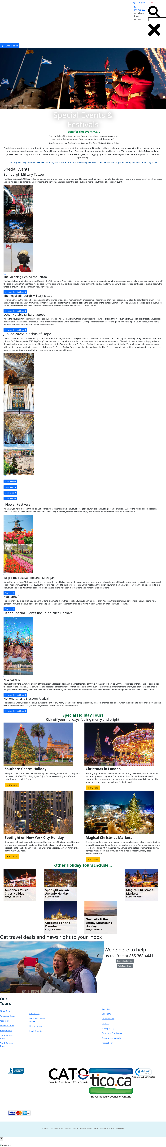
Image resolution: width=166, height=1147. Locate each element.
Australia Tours (7, 1025)
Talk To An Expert (125, 966)
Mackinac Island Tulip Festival (81, 162)
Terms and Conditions (112, 1033)
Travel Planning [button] (113, 22)
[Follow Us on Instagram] (3, 995)
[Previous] (4, 273)
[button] (143, 1072)
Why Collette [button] (70, 22)
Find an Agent (35, 1026)
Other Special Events (105, 162)
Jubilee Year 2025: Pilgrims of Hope (50, 162)
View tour (9, 593)
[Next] (5, 273)
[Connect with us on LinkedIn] (8, 995)
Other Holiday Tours (147, 162)
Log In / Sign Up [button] (138, 2)
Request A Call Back (125, 961)
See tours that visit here (15, 292)
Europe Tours (6, 1030)
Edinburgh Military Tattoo (21, 162)
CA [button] (154, 2)
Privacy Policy (108, 1028)
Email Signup (11, 45)
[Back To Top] (1, 1139)
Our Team (106, 1013)
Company (110, 1001)
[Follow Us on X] (6, 995)
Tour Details (11, 785)
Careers (105, 1023)
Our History (107, 1009)
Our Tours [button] (33, 22)
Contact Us (34, 1013)
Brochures (97, 22)
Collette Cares (108, 1018)
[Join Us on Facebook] (1, 995)
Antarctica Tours (7, 1016)
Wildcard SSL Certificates (143, 1077)
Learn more (9, 481)
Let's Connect (36, 1003)
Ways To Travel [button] (51, 22)
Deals (85, 22)
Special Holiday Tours (127, 162)
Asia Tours (4, 1021)
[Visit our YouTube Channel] (13, 995)
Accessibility (107, 1043)
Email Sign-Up (35, 1031)
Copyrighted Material (111, 1038)
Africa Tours (5, 1011)
